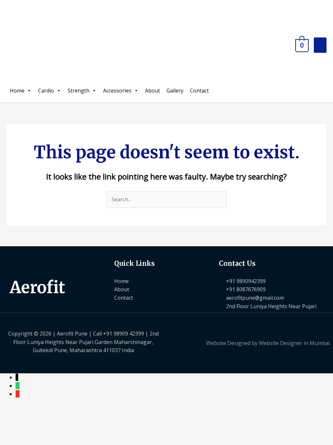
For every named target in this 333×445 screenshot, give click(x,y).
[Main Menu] (320, 45)
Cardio (46, 90)
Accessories (117, 90)
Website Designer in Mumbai (294, 343)
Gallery (174, 90)
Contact (199, 90)
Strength (78, 90)
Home (17, 90)
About (152, 90)
